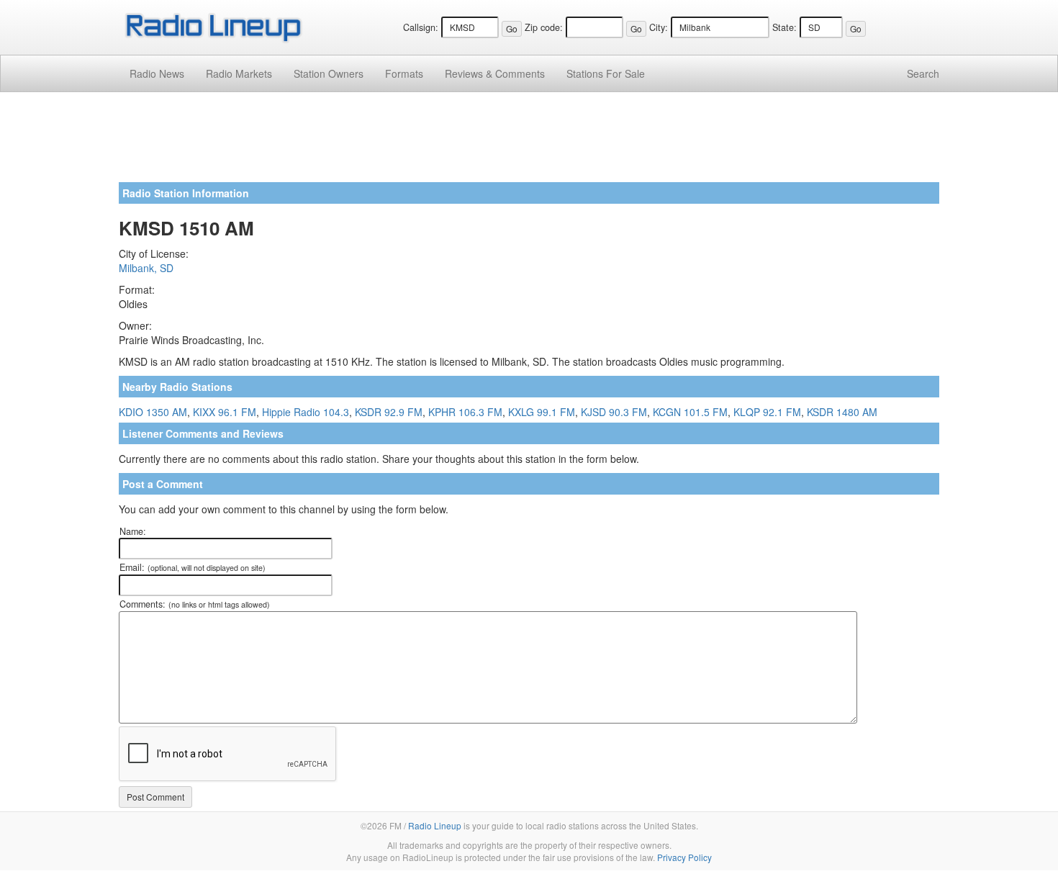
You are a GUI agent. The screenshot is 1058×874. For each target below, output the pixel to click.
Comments (495, 73)
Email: (192, 567)
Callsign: (420, 27)
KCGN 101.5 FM (690, 412)
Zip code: (544, 27)
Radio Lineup (434, 825)
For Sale (605, 73)
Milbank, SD (146, 268)
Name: (132, 531)
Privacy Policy (684, 857)
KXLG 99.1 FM (541, 412)
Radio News (157, 73)
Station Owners (328, 73)
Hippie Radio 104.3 (305, 412)
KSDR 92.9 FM (388, 412)
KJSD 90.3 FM (614, 412)
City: (658, 27)
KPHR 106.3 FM (465, 412)
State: (784, 27)
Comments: (194, 604)
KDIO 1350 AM (153, 412)
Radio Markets (239, 73)
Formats (404, 73)
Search (923, 73)
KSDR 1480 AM (842, 412)
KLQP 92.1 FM (767, 412)
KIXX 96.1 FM (224, 412)
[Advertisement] (529, 142)
